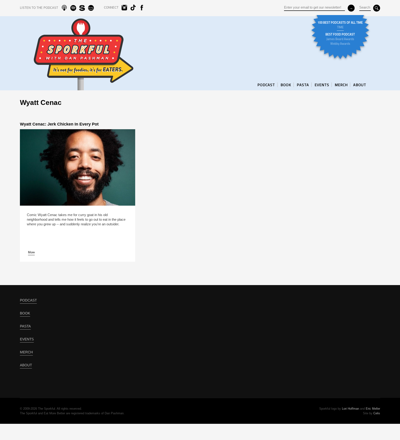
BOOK (286, 84)
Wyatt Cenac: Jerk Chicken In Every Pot (59, 124)
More (31, 252)
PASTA (303, 84)
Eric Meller (373, 408)
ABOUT (359, 84)
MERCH (341, 84)
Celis (376, 413)
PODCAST (266, 84)
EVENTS (322, 84)
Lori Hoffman (350, 408)
